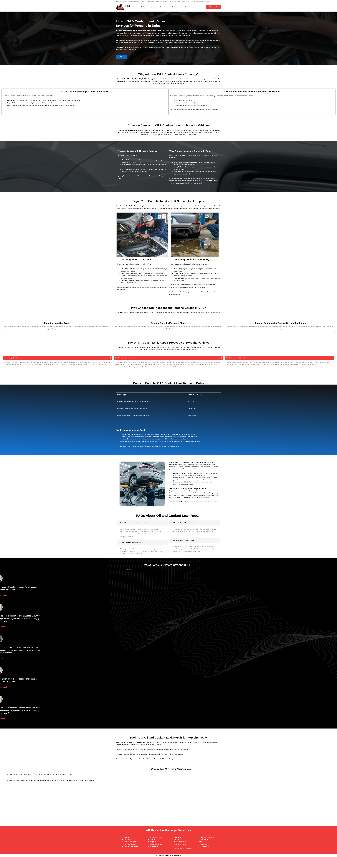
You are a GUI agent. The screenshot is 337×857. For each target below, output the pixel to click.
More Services (190, 7)
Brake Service (177, 7)
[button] (195, 7)
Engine (143, 7)
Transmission (164, 7)
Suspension (152, 7)
